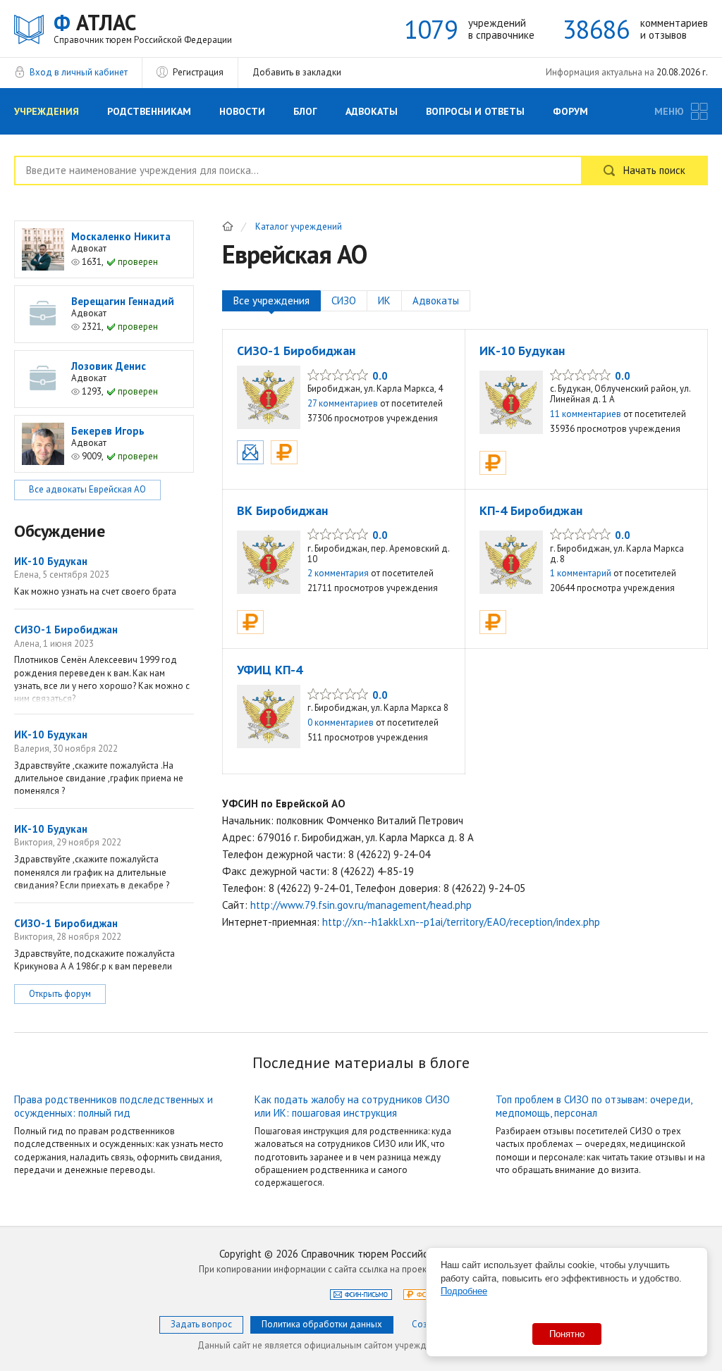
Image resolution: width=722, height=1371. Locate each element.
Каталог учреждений (298, 227)
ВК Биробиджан (282, 510)
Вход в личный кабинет (79, 72)
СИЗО (343, 300)
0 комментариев (340, 722)
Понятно (567, 1334)
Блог (305, 111)
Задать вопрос (201, 1324)
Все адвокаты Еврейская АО (87, 489)
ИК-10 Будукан (522, 350)
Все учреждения (271, 300)
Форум (570, 111)
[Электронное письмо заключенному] (250, 452)
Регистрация (198, 72)
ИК (384, 300)
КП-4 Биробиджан (530, 510)
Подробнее (464, 1291)
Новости (242, 111)
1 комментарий (580, 573)
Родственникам (149, 111)
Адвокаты (371, 111)
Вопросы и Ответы (475, 111)
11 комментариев (585, 414)
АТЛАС (143, 28)
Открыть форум (60, 994)
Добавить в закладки (296, 72)
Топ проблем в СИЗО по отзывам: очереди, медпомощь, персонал (594, 1106)
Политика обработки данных (322, 1324)
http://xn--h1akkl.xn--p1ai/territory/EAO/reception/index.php (461, 922)
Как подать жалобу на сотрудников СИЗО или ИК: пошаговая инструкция (352, 1106)
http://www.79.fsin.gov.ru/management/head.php (361, 905)
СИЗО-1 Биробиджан (296, 350)
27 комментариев (342, 403)
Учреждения (46, 111)
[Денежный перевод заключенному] (284, 452)
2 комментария (338, 573)
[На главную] (227, 226)
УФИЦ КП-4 (269, 670)
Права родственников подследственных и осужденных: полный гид (113, 1106)
